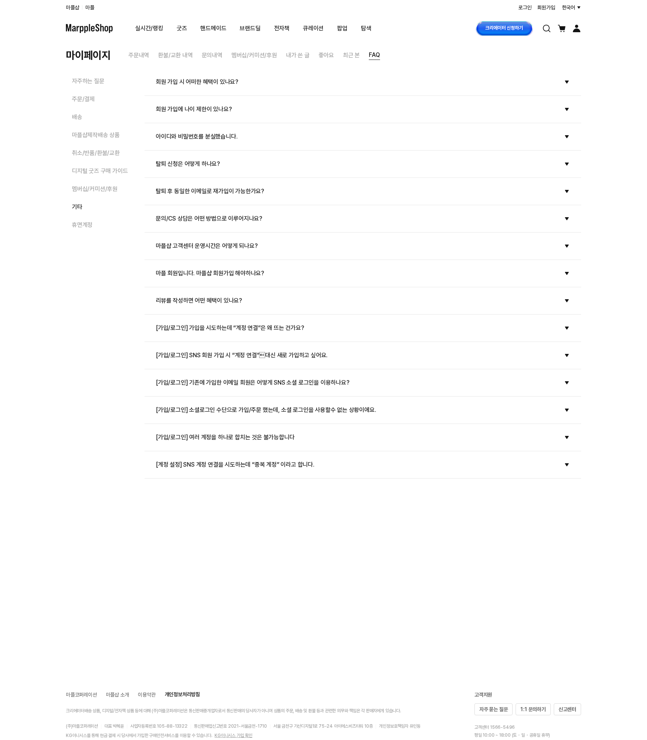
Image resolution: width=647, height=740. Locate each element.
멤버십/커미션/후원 (254, 55)
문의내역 (212, 55)
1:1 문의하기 (533, 709)
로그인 (524, 7)
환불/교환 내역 (175, 55)
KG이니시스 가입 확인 (233, 735)
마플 (89, 7)
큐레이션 (313, 28)
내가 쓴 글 (298, 55)
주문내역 (138, 55)
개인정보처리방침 (182, 694)
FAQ (374, 54)
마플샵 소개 (117, 695)
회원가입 (546, 7)
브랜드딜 (250, 28)
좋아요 (326, 55)
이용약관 (146, 695)
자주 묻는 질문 (493, 709)
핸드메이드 (213, 28)
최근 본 (351, 55)
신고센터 (567, 709)
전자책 (281, 28)
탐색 (366, 28)
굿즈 (182, 28)
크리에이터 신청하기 (504, 28)
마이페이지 (88, 55)
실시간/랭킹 (149, 28)
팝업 (342, 28)
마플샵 (72, 7)
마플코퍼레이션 (81, 695)
